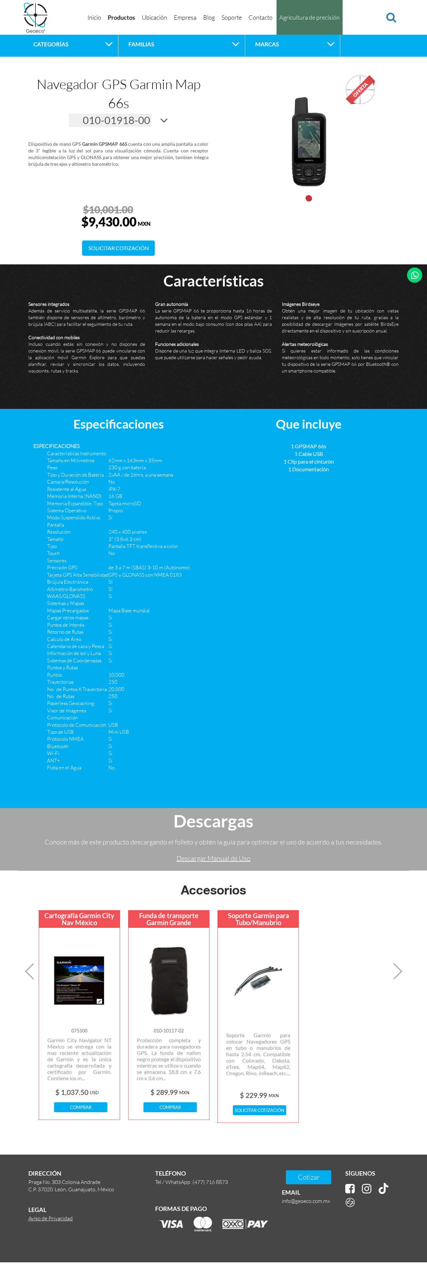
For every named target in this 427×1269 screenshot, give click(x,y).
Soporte (232, 17)
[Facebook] (350, 1188)
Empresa (185, 17)
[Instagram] (366, 1188)
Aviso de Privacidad (50, 1218)
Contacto (261, 17)
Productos (121, 18)
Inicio (94, 17)
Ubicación (154, 17)
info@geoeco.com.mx (306, 1201)
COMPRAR (80, 1107)
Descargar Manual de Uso (213, 858)
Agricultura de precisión (309, 17)
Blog (209, 17)
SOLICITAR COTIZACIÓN (118, 248)
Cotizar (309, 1177)
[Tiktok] (383, 1188)
